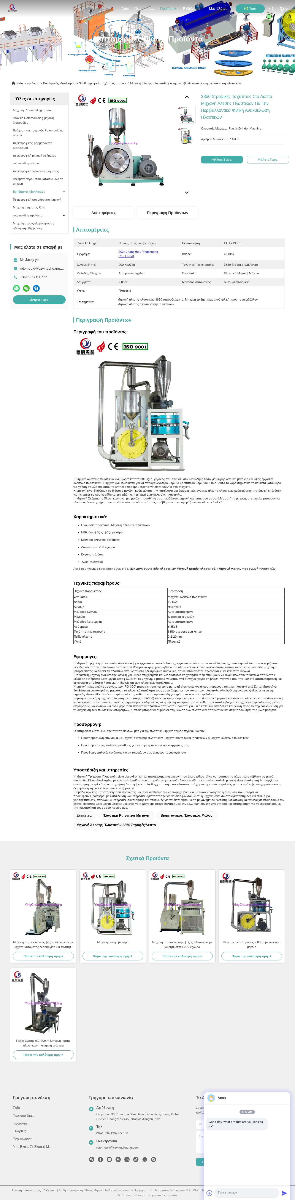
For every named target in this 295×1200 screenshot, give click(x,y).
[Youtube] (118, 1160)
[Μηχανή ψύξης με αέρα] (113, 905)
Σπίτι (125, 8)
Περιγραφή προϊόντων (167, 213)
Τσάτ (252, 8)
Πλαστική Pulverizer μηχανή (126, 815)
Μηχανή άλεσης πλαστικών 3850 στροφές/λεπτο (116, 825)
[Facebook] (100, 1160)
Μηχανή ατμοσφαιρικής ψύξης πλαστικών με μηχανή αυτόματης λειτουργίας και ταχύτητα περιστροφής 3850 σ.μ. (43, 944)
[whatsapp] (16, 288)
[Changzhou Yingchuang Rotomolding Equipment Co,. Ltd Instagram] (109, 1160)
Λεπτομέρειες (103, 213)
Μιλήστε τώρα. (39, 299)
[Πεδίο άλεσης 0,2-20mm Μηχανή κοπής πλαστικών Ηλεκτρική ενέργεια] (43, 1003)
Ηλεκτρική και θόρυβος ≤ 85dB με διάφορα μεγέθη (251, 944)
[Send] (284, 1193)
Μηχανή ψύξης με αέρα (112, 942)
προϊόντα (167, 9)
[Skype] (36, 288)
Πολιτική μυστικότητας (26, 1190)
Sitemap (50, 1190)
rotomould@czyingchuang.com (43, 268)
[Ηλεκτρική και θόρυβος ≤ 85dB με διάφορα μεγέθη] (252, 905)
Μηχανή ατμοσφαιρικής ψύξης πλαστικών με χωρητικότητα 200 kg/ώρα (182, 944)
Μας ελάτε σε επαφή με (219, 8)
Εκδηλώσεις (192, 9)
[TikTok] (136, 1160)
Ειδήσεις (19, 1131)
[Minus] (284, 1098)
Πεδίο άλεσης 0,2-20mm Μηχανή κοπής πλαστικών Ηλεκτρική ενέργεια (43, 1043)
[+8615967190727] (154, 1160)
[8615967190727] (145, 1160)
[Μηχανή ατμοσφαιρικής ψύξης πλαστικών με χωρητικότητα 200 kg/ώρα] (182, 905)
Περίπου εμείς (144, 8)
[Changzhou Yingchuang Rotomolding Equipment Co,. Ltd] (12, 8)
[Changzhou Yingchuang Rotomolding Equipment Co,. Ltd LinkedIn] (127, 1160)
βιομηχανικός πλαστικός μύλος (186, 815)
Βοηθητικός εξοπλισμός (59, 83)
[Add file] (209, 1193)
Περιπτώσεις (22, 1139)
